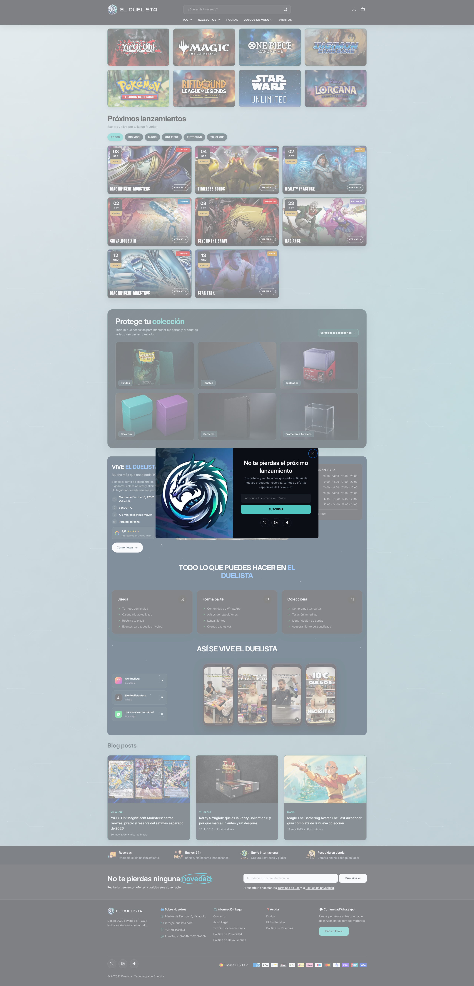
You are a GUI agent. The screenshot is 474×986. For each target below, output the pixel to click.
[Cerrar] (313, 453)
